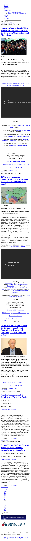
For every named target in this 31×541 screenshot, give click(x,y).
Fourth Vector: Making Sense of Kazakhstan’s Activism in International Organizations (15, 447)
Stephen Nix (10, 286)
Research (6, 7)
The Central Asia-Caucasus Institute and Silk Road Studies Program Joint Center (16, 538)
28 (5, 497)
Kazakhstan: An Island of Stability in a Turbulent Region (14, 396)
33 (5, 505)
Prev (5, 491)
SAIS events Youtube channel (17, 246)
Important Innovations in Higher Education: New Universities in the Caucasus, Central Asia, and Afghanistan (15, 31)
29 (5, 499)
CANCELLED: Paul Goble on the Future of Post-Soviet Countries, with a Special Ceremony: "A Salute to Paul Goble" (14, 330)
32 (5, 503)
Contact (6, 15)
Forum (6, 9)
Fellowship (7, 18)
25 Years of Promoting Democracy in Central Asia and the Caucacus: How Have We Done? (14, 180)
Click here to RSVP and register (15, 310)
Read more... (4, 171)
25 (5, 493)
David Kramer (6, 289)
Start (5, 490)
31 (5, 502)
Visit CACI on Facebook (15, 167)
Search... (3, 21)
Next (5, 508)
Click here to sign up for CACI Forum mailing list (15, 164)
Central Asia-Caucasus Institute (19, 295)
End (5, 510)
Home (5, 4)
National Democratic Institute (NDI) (18, 284)
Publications (7, 10)
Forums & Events (12, 170)
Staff (5, 16)
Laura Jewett (8, 283)
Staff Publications (12, 438)
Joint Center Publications (14, 12)
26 (5, 494)
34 (5, 507)
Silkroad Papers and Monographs (17, 13)
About (6, 6)
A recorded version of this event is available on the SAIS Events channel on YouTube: (15, 84)
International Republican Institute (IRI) (17, 287)
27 (5, 496)
